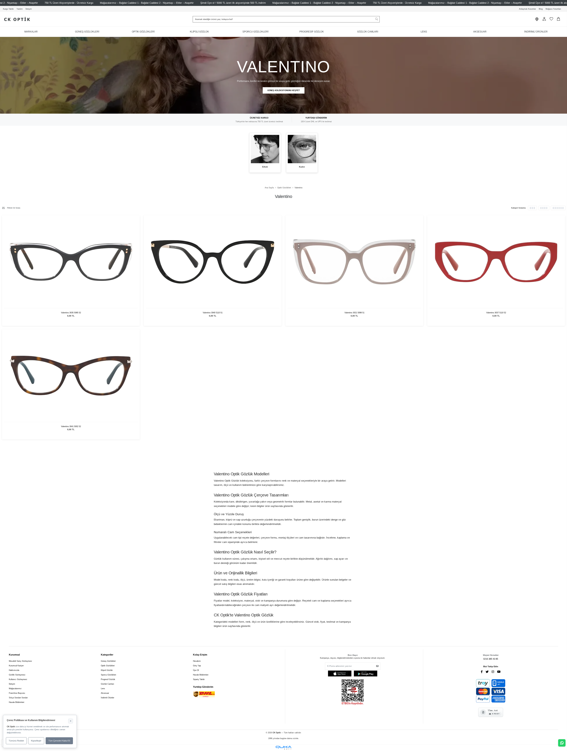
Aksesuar (105, 693)
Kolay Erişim (200, 654)
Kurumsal (14, 654)
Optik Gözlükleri (108, 666)
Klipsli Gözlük (107, 670)
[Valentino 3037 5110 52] (496, 262)
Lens (103, 688)
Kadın (302, 167)
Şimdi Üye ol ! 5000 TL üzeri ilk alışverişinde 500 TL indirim (52, 2)
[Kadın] (302, 149)
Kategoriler (107, 654)
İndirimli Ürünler (107, 698)
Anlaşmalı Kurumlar (527, 9)
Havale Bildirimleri (16, 702)
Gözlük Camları (107, 684)
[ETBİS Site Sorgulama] (353, 692)
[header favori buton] (551, 20)
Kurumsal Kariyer (16, 666)
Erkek (265, 167)
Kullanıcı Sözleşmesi (18, 679)
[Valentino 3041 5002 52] (71, 375)
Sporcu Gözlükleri (108, 675)
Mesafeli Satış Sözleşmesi (20, 661)
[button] (544, 20)
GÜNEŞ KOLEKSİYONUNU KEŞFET (283, 90)
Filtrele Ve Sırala (13, 208)
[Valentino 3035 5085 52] (71, 262)
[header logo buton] (15, 19)
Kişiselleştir (36, 740)
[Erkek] (265, 149)
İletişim (29, 9)
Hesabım (197, 661)
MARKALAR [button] (31, 31)
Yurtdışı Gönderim (203, 687)
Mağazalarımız (15, 688)
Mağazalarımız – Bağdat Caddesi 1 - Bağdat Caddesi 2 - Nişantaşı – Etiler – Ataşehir (139, 2)
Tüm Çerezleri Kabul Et (59, 740)
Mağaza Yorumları (553, 9)
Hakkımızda (14, 670)
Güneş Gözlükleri (108, 661)
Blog (541, 9)
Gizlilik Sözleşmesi (17, 675)
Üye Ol (196, 670)
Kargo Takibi (8, 9)
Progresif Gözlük (108, 679)
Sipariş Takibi (199, 679)
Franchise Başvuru (17, 693)
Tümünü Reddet (16, 740)
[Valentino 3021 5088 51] (354, 262)
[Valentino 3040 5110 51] (212, 262)
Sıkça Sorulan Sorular (18, 698)
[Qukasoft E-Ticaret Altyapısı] (283, 748)
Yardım (20, 9)
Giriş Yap (197, 666)
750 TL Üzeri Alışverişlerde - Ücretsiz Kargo (217, 2)
